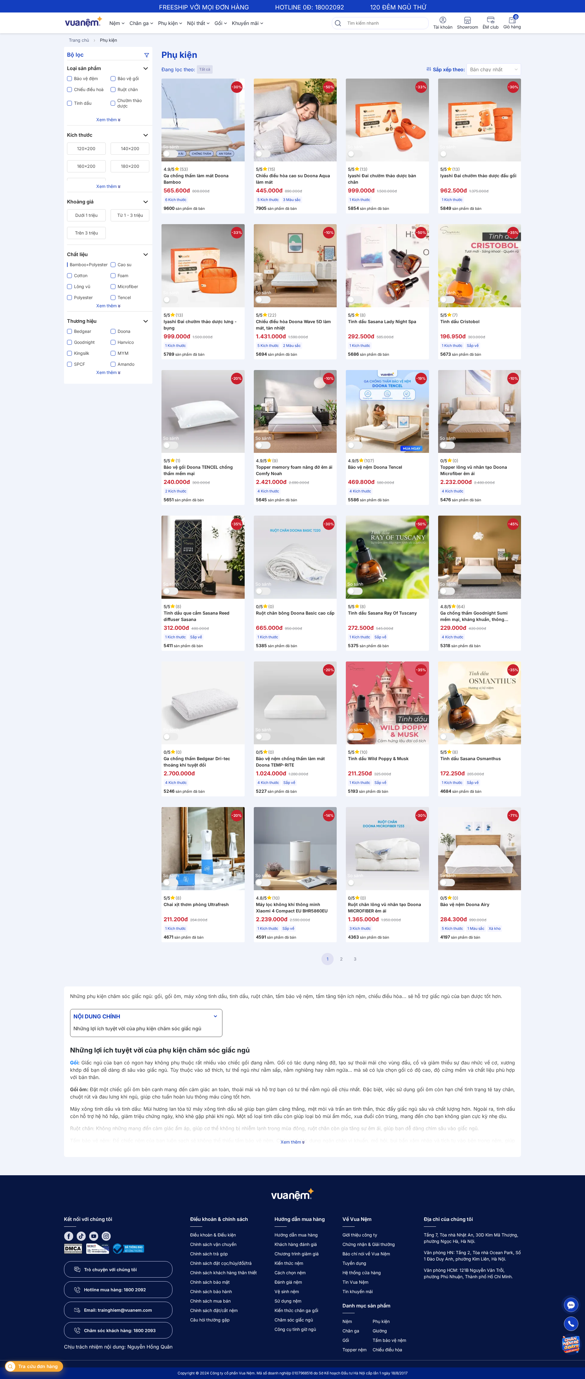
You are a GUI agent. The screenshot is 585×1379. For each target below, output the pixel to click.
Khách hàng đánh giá (296, 1244)
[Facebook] (68, 1235)
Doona (124, 331)
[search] (338, 23)
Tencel (124, 297)
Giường (380, 1330)
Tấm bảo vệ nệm (389, 1340)
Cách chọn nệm (290, 1272)
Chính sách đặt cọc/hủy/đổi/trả (221, 1263)
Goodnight (84, 342)
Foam (123, 275)
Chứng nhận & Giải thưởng (368, 1244)
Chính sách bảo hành (211, 1291)
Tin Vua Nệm (355, 1282)
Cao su (124, 264)
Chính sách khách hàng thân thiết (223, 1272)
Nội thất (196, 23)
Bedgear (82, 331)
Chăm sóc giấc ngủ (294, 1319)
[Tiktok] (81, 1235)
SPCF (79, 364)
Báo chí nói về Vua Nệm (366, 1253)
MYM (123, 353)
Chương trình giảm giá (297, 1253)
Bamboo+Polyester (88, 264)
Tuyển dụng (354, 1263)
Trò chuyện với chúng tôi (110, 1269)
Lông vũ (82, 286)
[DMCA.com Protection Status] (73, 1248)
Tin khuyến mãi (357, 1291)
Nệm (114, 23)
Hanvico (126, 342)
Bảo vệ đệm (86, 78)
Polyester (83, 297)
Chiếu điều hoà (89, 89)
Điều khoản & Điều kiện (213, 1234)
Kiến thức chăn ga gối (296, 1310)
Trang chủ (79, 40)
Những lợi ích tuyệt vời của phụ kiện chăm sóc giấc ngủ (137, 1028)
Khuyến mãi (245, 23)
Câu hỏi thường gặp (210, 1319)
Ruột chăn (128, 89)
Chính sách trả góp (209, 1253)
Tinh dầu (82, 103)
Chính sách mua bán (210, 1300)
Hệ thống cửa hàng (361, 1272)
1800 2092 (135, 1289)
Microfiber (128, 286)
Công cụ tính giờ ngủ (295, 1329)
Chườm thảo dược (129, 103)
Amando (126, 364)
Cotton (80, 275)
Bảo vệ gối (128, 78)
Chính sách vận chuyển (213, 1244)
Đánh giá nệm (288, 1282)
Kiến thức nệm (289, 1263)
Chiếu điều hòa (387, 1349)
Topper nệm (354, 1349)
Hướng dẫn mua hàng (296, 1234)
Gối (218, 23)
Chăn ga (139, 23)
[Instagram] (106, 1235)
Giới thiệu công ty (359, 1234)
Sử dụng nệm (288, 1300)
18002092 (329, 7)
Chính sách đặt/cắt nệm (214, 1310)
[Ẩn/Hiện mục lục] (215, 1016)
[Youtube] (93, 1235)
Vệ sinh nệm (287, 1291)
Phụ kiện (168, 23)
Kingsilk (81, 353)
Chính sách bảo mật (210, 1282)
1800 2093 (144, 1330)
